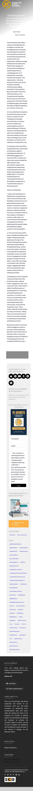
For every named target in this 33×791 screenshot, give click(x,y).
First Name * (15, 439)
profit (24, 624)
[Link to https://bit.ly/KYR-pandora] (11, 382)
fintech (12, 605)
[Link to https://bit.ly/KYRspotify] (15, 376)
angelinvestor (13, 551)
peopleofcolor (22, 620)
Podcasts (12, 534)
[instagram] (10, 774)
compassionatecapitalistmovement (18, 573)
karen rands (13, 616)
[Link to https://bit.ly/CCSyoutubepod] (19, 376)
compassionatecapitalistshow (17, 580)
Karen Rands (16, 32)
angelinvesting (13, 547)
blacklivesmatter (14, 558)
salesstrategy (13, 635)
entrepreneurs (13, 598)
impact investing (20, 605)
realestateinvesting (15, 631)
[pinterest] (13, 774)
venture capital (18, 638)
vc (11, 638)
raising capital (13, 627)
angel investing (24, 547)
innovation (13, 609)
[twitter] (7, 774)
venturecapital (14, 642)
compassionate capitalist (16, 569)
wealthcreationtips (15, 649)
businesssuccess (14, 565)
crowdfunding (14, 587)
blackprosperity (14, 562)
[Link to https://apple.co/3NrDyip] (11, 376)
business (22, 562)
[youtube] (16, 774)
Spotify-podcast (20, 35)
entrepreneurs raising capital (17, 602)
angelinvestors (23, 551)
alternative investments (15, 544)
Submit (18, 485)
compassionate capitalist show (17, 576)
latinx (21, 616)
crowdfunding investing (16, 591)
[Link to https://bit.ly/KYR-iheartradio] (27, 376)
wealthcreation (14, 645)
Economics (13, 595)
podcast (17, 624)
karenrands (20, 613)
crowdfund (23, 584)
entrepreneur (21, 595)
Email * (13, 446)
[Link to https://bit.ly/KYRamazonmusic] (23, 376)
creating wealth (14, 584)
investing (20, 609)
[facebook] (5, 774)
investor (12, 613)
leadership (12, 620)
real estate (23, 627)
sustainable (22, 635)
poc (11, 624)
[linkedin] (19, 774)
